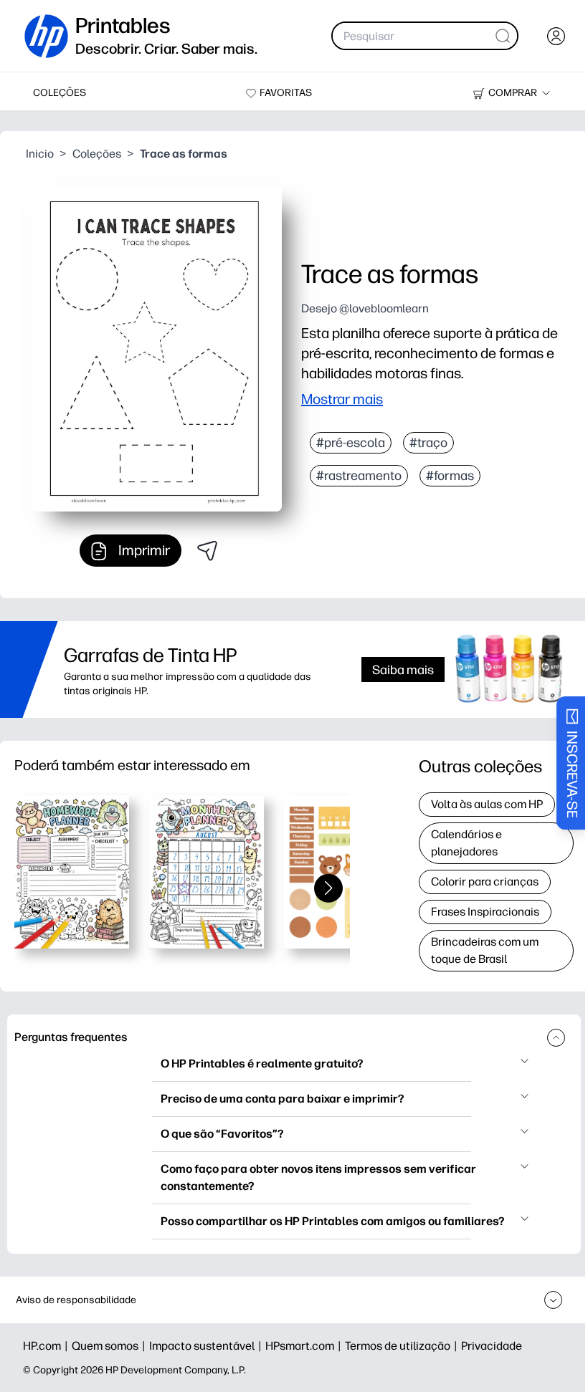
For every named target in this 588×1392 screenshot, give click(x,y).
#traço (428, 443)
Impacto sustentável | (207, 1346)
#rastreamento (359, 476)
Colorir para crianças (485, 881)
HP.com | (47, 1346)
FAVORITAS (286, 93)
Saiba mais (403, 669)
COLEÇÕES (59, 93)
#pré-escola (350, 443)
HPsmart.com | (305, 1346)
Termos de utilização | (403, 1346)
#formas (450, 476)
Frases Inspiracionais (485, 911)
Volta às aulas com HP (487, 804)
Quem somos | (110, 1346)
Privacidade (491, 1346)
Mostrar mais (342, 399)
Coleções (96, 153)
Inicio (40, 153)
